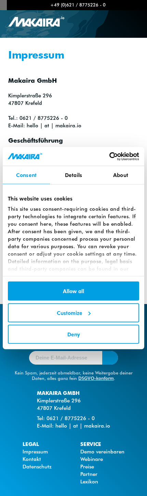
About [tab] (120, 175)
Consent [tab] (26, 175)
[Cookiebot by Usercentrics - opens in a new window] (109, 156)
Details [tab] (73, 175)
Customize (69, 312)
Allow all (73, 291)
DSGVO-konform (96, 378)
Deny (73, 334)
